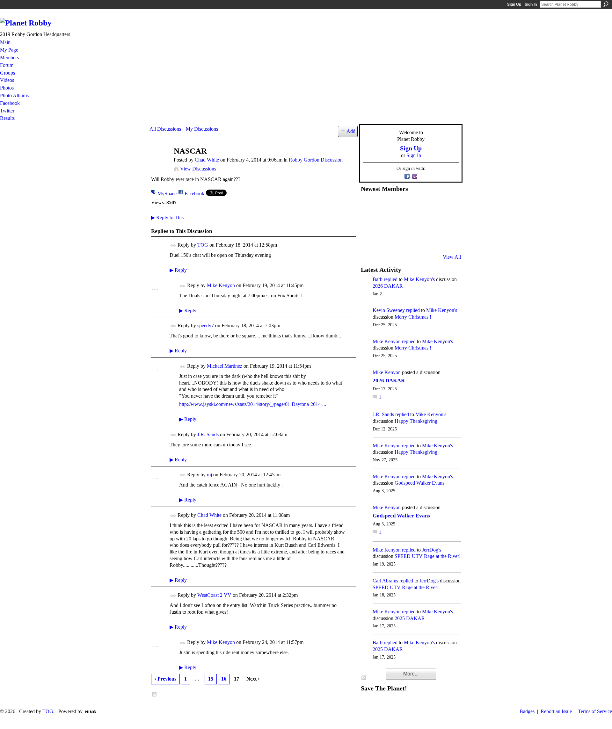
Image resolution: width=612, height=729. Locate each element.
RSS (154, 694)
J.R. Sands (208, 434)
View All (452, 257)
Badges (527, 711)
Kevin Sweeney (389, 310)
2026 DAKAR (388, 286)
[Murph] (384, 240)
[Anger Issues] (399, 240)
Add (350, 131)
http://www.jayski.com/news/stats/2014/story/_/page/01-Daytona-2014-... (252, 404)
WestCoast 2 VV (214, 595)
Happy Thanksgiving (416, 421)
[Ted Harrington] (368, 240)
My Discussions (202, 129)
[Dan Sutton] (446, 205)
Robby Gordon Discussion (316, 159)
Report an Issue (556, 711)
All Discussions (165, 129)
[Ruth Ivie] (399, 222)
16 (223, 679)
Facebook (194, 193)
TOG (202, 245)
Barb (377, 279)
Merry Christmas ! (413, 317)
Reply (178, 270)
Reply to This (167, 217)
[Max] (446, 222)
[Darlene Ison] (399, 205)
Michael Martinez (224, 366)
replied (390, 279)
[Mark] (415, 240)
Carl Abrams (385, 580)
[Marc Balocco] (431, 205)
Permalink (173, 245)
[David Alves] (384, 222)
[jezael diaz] (384, 205)
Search (605, 4)
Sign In (531, 4)
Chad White (207, 159)
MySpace (167, 193)
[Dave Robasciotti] (368, 222)
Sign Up (514, 4)
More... (411, 673)
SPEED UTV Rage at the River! (428, 556)
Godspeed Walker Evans (419, 483)
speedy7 (205, 325)
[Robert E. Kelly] (431, 240)
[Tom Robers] (415, 222)
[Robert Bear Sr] (446, 240)
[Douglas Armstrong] (368, 205)
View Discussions (198, 168)
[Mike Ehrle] (415, 205)
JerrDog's (431, 549)
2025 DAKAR (410, 618)
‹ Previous (165, 679)
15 (210, 679)
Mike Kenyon (221, 285)
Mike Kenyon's (419, 279)
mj (209, 474)
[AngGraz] (431, 222)
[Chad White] (159, 163)
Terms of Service (595, 711)
